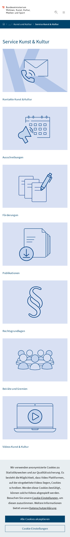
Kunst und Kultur (23, 24)
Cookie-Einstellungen (45, 498)
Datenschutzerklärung (42, 508)
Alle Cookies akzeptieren (35, 519)
